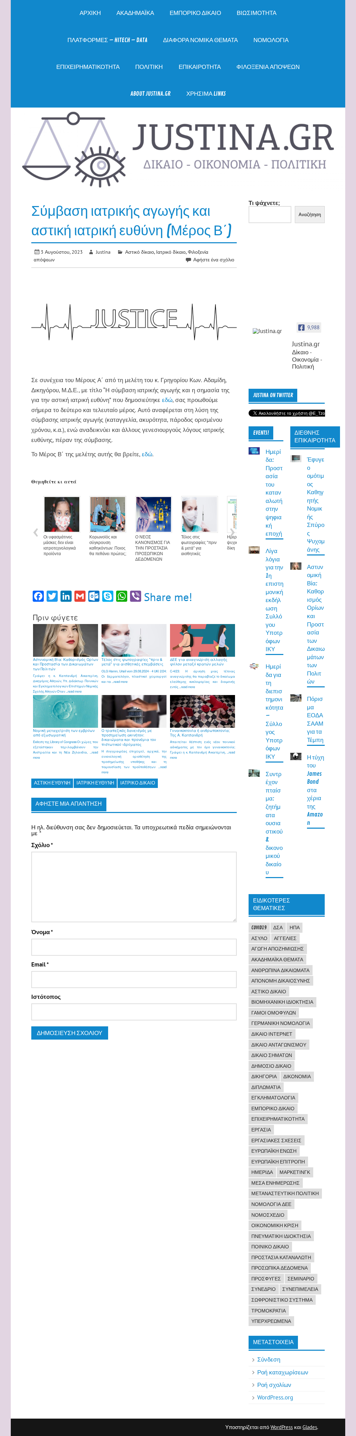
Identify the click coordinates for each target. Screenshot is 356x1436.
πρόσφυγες (266, 1279)
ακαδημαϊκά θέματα (277, 959)
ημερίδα (262, 1172)
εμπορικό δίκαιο (272, 1108)
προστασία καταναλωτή (281, 1257)
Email (40, 965)
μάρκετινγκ (295, 1172)
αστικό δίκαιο (268, 991)
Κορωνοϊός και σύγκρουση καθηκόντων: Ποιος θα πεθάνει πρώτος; (107, 545)
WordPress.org (275, 1397)
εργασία (261, 1130)
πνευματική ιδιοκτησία (281, 1236)
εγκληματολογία (273, 1098)
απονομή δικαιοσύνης (280, 981)
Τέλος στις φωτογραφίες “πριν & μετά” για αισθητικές (199, 545)
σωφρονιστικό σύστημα (282, 1300)
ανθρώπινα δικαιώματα (280, 970)
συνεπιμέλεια (300, 1289)
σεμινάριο (301, 1279)
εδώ (167, 400)
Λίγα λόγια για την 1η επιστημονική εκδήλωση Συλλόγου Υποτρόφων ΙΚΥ (274, 600)
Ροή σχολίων (274, 1385)
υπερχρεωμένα (271, 1321)
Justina (103, 251)
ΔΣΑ (278, 927)
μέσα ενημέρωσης (275, 1183)
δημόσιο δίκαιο (271, 1066)
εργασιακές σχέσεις (276, 1140)
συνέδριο (263, 1289)
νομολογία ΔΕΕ (271, 1204)
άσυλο (259, 938)
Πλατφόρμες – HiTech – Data (107, 40)
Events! (261, 432)
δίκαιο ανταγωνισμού (278, 1045)
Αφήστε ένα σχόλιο (213, 259)
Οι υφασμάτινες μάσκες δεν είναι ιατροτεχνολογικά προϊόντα (59, 545)
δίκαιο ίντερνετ (271, 1034)
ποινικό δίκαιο (270, 1247)
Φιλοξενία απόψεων (268, 67)
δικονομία (297, 1076)
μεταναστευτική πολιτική (285, 1193)
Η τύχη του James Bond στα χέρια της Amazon (315, 790)
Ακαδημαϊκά (135, 13)
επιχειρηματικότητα (278, 1119)
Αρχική (90, 13)
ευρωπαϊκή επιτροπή (278, 1162)
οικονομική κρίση (274, 1225)
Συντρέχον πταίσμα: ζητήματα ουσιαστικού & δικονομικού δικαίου (274, 823)
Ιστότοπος (46, 997)
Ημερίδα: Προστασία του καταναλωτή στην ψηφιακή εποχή (274, 492)
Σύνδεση (268, 1359)
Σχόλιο (42, 845)
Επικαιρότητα (200, 67)
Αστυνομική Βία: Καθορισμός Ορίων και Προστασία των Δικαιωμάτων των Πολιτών (316, 624)
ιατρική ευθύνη (95, 783)
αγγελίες (285, 938)
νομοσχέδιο (267, 1215)
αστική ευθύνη (52, 783)
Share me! (168, 596)
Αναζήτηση (310, 214)
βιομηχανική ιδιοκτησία (282, 1002)
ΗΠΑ (295, 927)
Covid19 (259, 927)
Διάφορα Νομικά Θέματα (200, 40)
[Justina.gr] (270, 331)
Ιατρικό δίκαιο (171, 251)
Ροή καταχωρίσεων (282, 1372)
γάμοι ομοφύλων (273, 1013)
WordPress (281, 1427)
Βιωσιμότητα (256, 13)
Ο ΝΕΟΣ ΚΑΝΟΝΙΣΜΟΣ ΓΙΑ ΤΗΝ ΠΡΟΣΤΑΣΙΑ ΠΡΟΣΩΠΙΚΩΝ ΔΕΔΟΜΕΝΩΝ (152, 548)
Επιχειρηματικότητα (88, 67)
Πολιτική (149, 67)
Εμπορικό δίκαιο (195, 13)
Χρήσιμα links (206, 93)
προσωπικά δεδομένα (279, 1268)
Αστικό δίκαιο (139, 251)
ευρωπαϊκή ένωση (274, 1151)
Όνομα (42, 932)
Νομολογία (271, 40)
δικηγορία (264, 1076)
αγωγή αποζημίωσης (277, 949)
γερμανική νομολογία (280, 1023)
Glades (309, 1427)
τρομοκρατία (268, 1311)
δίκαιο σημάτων (271, 1055)
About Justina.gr (150, 93)
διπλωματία (266, 1087)
